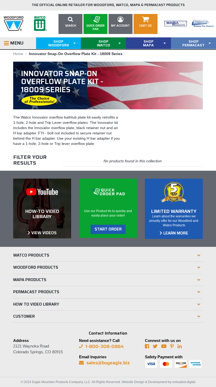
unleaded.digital (183, 382)
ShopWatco (103, 43)
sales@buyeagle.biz (108, 362)
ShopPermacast (193, 43)
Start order (108, 229)
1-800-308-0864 (104, 346)
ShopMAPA (148, 43)
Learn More (175, 233)
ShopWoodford (58, 43)
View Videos (44, 233)
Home (18, 54)
